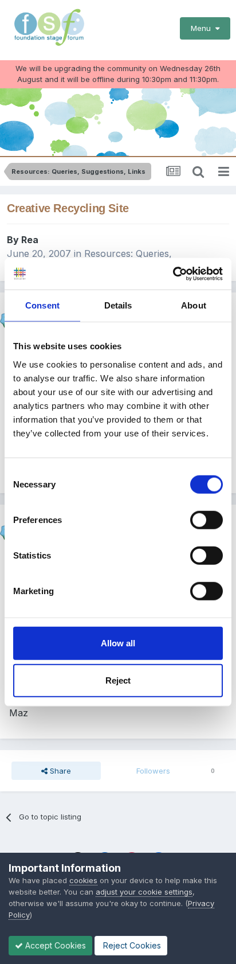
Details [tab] (118, 305)
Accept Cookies (54, 945)
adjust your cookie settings (144, 891)
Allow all (118, 642)
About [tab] (193, 305)
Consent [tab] (42, 305)
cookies (83, 880)
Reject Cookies (131, 945)
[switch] (206, 519)
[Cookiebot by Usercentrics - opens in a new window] (173, 273)
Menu (203, 28)
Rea (29, 239)
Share (59, 770)
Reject (118, 680)
